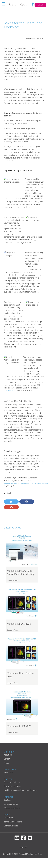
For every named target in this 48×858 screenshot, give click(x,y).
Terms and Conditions (13, 821)
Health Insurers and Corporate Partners (20, 790)
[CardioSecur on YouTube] (18, 839)
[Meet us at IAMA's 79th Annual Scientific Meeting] (22, 550)
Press (6, 763)
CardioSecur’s (9, 390)
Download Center (11, 804)
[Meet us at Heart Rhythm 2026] (22, 652)
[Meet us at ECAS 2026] (22, 603)
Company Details (11, 825)
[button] (11, 501)
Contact (7, 800)
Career (7, 759)
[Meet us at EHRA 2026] (22, 705)
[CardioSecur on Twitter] (31, 839)
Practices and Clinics (12, 786)
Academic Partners (12, 782)
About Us (8, 755)
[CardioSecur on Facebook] (24, 839)
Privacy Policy (9, 817)
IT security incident (12, 808)
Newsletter (8, 772)
